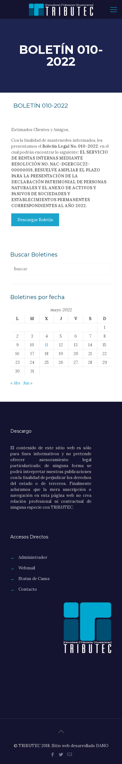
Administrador (32, 557)
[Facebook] (52, 754)
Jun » (28, 383)
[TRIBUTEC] (61, 9)
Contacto (27, 589)
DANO (102, 745)
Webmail (26, 568)
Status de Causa (33, 578)
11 (46, 345)
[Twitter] (61, 754)
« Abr (15, 383)
